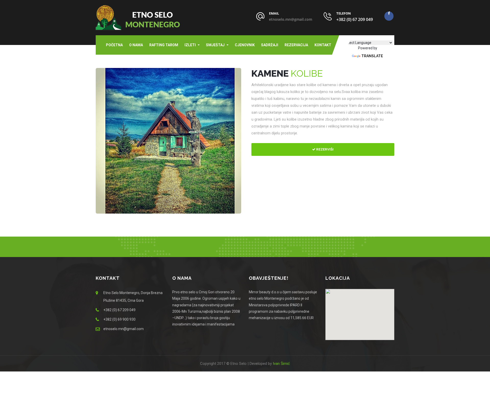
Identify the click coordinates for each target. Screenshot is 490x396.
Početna (114, 45)
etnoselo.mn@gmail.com (290, 19)
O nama (136, 45)
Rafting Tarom (163, 45)
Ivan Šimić (281, 363)
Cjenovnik (245, 45)
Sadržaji (269, 45)
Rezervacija (296, 45)
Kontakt (322, 45)
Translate (372, 56)
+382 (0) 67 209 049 (354, 19)
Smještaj (215, 45)
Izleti (190, 45)
